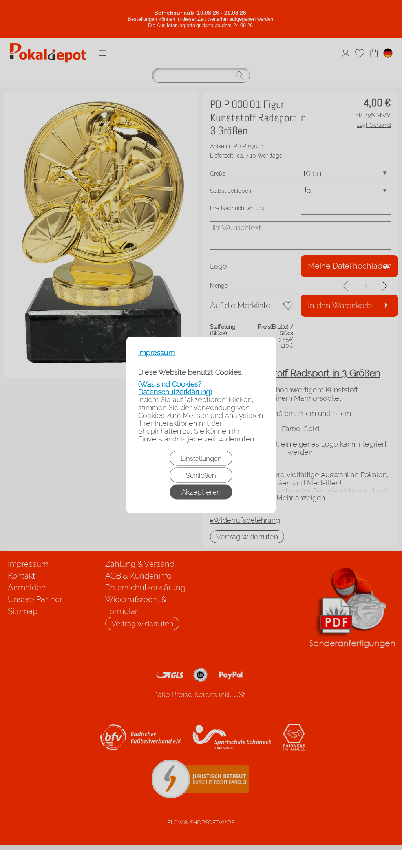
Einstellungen (201, 458)
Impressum (156, 353)
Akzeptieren (201, 492)
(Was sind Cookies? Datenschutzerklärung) (175, 388)
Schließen (201, 475)
